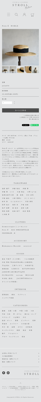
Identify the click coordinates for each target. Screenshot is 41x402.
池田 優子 (6, 188)
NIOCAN (30, 275)
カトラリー (14, 324)
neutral (28, 246)
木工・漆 (5, 327)
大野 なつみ (32, 192)
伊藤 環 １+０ (8, 192)
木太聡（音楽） (8, 278)
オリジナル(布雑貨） (10, 282)
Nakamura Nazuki (11, 246)
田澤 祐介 (6, 205)
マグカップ (6, 317)
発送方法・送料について (10, 359)
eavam (19, 275)
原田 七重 (25, 208)
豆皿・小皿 (12, 311)
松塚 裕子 (16, 211)
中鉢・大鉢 (6, 314)
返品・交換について (9, 362)
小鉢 (32, 311)
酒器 (16, 320)
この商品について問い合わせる (29, 117)
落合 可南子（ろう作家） (11, 259)
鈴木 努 (5, 201)
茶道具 (4, 324)
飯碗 (3, 311)
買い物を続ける (34, 119)
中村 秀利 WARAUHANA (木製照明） (18, 262)
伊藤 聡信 (16, 188)
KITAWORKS (28, 269)
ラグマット (22, 294)
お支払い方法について (9, 353)
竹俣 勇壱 (29, 201)
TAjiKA (5, 265)
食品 (24, 330)
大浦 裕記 (21, 192)
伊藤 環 (26, 188)
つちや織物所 (29, 259)
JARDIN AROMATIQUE (13, 272)
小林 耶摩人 (17, 198)
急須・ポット (7, 320)
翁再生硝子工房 (8, 195)
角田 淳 (15, 205)
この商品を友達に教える (31, 115)
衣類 (30, 330)
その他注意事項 (7, 356)
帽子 (3, 333)
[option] (20, 47)
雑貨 (18, 330)
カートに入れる (20, 110)
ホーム (4, 386)
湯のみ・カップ (30, 314)
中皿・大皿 (24, 311)
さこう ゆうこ (29, 198)
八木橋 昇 (6, 214)
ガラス (20, 327)
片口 (24, 317)
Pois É (5, 230)
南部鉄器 (5, 269)
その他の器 (25, 324)
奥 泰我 (20, 195)
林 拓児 (15, 208)
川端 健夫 (6, 198)
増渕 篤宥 (6, 211)
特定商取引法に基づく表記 (27, 388)
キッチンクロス (8, 330)
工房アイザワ (17, 265)
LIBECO (16, 269)
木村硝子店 (29, 265)
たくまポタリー (17, 201)
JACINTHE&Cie (25, 278)
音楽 (23, 336)
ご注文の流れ (12, 386)
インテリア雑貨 (8, 298)
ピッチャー (25, 320)
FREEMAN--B (9, 233)
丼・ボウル (17, 314)
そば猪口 (16, 317)
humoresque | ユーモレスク (15, 226)
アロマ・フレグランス (10, 336)
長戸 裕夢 (6, 208)
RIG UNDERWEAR (20, 230)
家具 (13, 294)
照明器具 (5, 294)
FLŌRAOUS (7, 275)
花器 (34, 320)
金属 (13, 327)
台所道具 (29, 327)
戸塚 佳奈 (25, 205)
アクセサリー (13, 333)
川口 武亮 (30, 195)
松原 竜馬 (26, 211)
